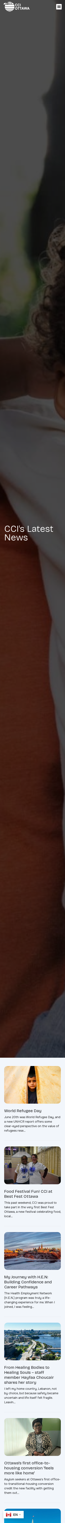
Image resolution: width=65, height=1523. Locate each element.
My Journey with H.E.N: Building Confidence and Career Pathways (28, 1282)
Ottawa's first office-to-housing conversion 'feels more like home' (29, 1468)
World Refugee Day (23, 1110)
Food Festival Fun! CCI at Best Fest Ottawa (28, 1194)
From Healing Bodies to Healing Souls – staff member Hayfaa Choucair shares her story (29, 1375)
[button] (59, 6)
